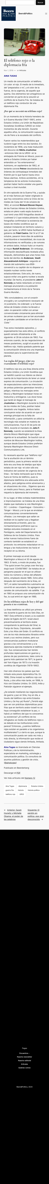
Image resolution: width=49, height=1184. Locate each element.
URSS (22, 794)
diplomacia (22, 786)
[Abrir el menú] (46, 13)
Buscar (40, 2)
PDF (18, 773)
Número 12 (30, 778)
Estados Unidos (37, 786)
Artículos (22, 70)
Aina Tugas (10, 786)
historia (21, 790)
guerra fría (10, 790)
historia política (33, 790)
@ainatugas (10, 763)
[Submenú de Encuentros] (29, 1053)
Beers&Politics (25, 13)
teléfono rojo (10, 794)
